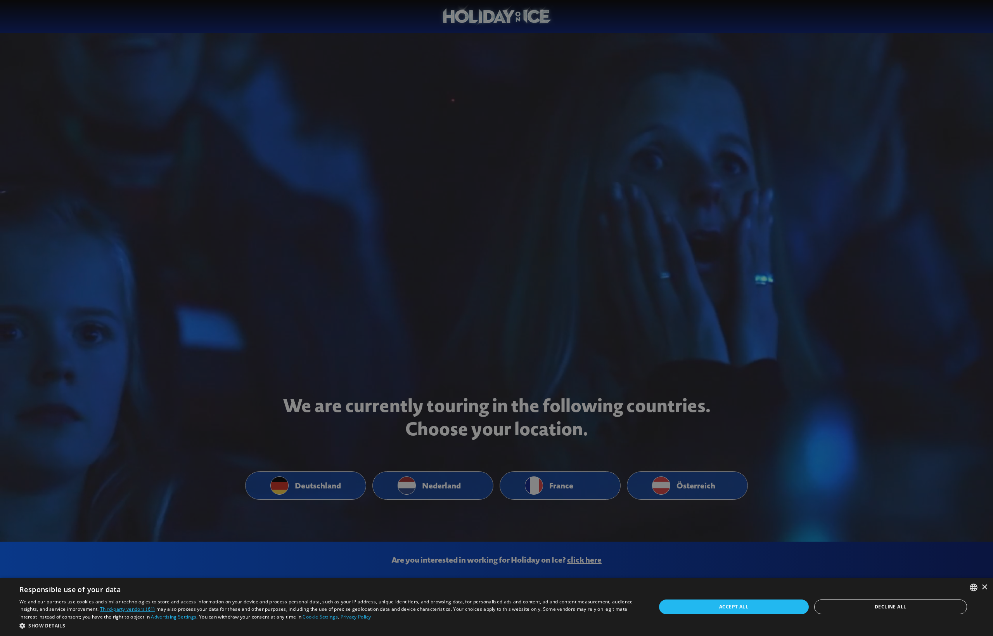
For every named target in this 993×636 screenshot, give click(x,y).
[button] (328, 625)
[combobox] (973, 587)
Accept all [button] (733, 606)
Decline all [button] (890, 606)
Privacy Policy (356, 616)
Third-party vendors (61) (127, 609)
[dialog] (496, 607)
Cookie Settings (320, 616)
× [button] (984, 587)
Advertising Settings (173, 616)
